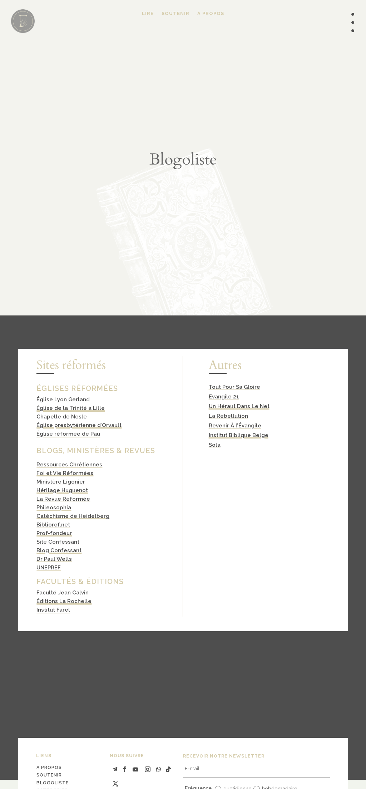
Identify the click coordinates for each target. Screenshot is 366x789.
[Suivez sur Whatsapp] (158, 769)
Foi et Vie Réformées (64, 473)
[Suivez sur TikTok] (168, 769)
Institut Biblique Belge (238, 435)
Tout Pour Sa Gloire (234, 387)
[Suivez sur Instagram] (147, 769)
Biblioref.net (53, 524)
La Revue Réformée (63, 499)
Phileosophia (53, 507)
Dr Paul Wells (54, 559)
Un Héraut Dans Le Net (239, 406)
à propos (49, 767)
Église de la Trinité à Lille (70, 408)
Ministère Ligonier (60, 482)
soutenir (49, 775)
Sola (215, 445)
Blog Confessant (58, 550)
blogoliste (52, 782)
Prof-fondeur (54, 533)
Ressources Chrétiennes (69, 464)
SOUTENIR (175, 13)
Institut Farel (53, 610)
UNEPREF (48, 567)
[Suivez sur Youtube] (135, 769)
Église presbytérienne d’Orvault (79, 425)
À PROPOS (210, 13)
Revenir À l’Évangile (235, 425)
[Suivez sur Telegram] (115, 769)
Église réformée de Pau (68, 434)
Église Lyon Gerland (63, 399)
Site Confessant (57, 542)
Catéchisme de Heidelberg (72, 516)
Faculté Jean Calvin (62, 592)
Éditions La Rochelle (64, 601)
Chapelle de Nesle (61, 416)
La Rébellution (228, 416)
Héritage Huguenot (62, 490)
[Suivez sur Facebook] (124, 769)
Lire (148, 13)
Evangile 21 (224, 396)
